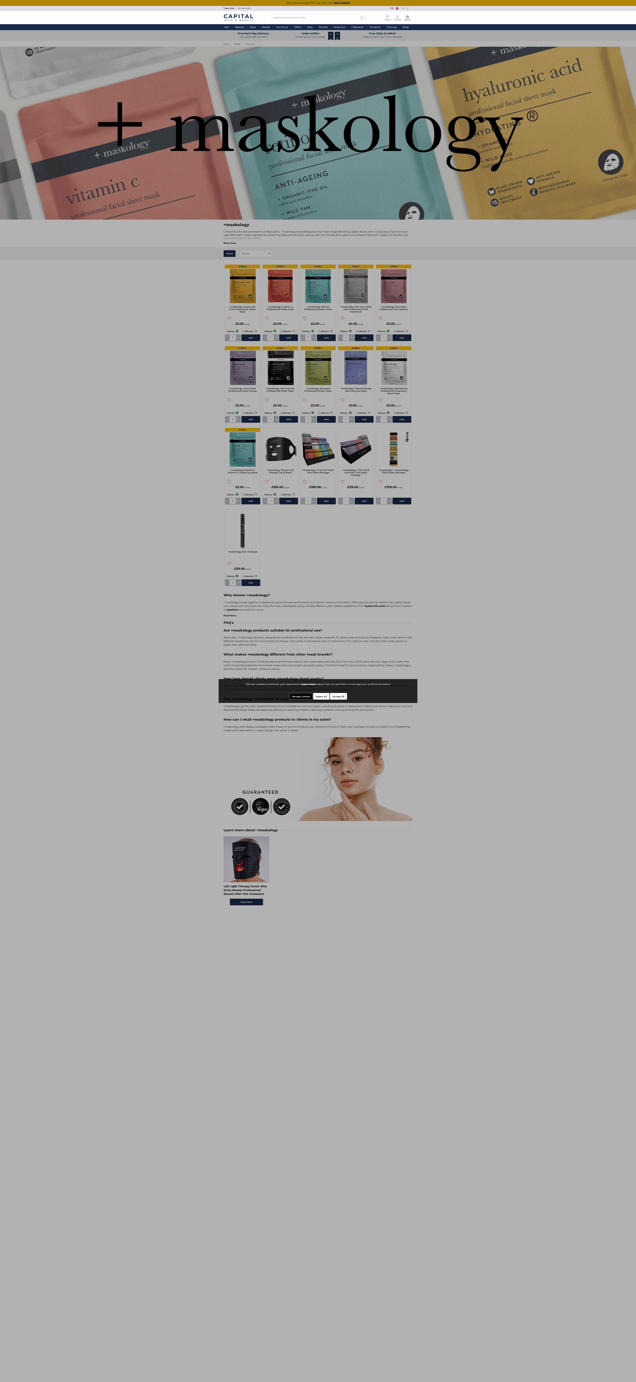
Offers (298, 27)
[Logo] (238, 17)
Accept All (338, 696)
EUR (403, 8)
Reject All (321, 696)
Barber (266, 27)
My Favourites (244, 8)
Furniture (282, 27)
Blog (406, 27)
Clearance (357, 27)
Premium (339, 27)
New (310, 27)
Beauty (239, 27)
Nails (253, 27)
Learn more (308, 684)
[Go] (362, 18)
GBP (392, 8)
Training (392, 27)
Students (375, 27)
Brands (323, 27)
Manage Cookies (301, 696)
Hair (226, 27)
